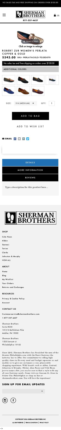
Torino (5, 248)
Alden (5, 241)
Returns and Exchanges (13, 287)
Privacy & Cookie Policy (13, 299)
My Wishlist (7, 279)
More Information (30, 170)
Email (8, 138)
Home (5, 271)
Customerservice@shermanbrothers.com (21, 314)
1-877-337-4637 (9, 318)
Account (6, 303)
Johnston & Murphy (11, 256)
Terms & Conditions (31, 422)
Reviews (30, 177)
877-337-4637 (30, 20)
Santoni (5, 245)
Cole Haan (7, 237)
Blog (4, 275)
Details (30, 162)
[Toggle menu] (4, 15)
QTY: (43, 103)
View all (6, 260)
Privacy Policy (44, 422)
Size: (8, 103)
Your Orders (8, 283)
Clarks (5, 252)
